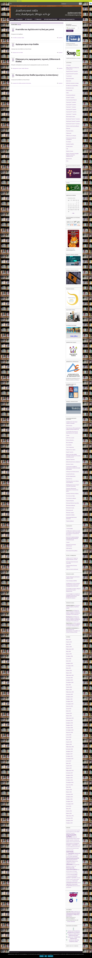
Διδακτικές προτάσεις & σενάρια (72, 83)
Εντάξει (41, 956)
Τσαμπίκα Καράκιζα (70, 500)
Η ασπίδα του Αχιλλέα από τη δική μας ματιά (35, 29)
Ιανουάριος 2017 (69, 772)
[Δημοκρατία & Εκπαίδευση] (73, 370)
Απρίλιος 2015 (69, 810)
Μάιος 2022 (68, 660)
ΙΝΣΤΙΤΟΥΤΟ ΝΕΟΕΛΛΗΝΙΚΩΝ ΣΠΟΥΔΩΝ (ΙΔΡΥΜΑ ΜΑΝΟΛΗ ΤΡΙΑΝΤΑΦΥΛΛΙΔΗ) (72, 538)
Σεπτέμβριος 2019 (69, 703)
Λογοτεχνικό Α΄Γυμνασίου (71, 109)
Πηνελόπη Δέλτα (75, 864)
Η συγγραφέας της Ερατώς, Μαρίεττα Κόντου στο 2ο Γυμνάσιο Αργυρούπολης (73, 590)
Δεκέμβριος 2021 (69, 663)
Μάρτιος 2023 (69, 653)
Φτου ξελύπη (68, 871)
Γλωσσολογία (69, 76)
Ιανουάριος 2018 (69, 749)
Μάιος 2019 (68, 710)
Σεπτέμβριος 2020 (69, 682)
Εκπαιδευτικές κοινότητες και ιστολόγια (8, 1)
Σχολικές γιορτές (69, 146)
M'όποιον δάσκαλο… (70, 440)
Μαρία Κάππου (69, 478)
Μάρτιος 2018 (69, 744)
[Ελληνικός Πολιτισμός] (73, 332)
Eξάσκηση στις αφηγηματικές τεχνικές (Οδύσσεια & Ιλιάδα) (38, 60)
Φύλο (67, 160)
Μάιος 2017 (68, 763)
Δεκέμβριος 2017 (69, 751)
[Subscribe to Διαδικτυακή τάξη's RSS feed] (11, 3)
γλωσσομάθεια (74, 871)
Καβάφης (71, 846)
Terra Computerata (70, 447)
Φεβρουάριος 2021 (70, 675)
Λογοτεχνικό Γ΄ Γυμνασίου (71, 114)
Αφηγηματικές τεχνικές (17, 68)
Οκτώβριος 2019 (69, 701)
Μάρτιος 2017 (69, 768)
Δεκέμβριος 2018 (69, 722)
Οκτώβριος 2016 (69, 780)
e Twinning (68, 65)
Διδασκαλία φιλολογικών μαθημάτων (73, 461)
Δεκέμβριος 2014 (69, 820)
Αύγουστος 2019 (69, 706)
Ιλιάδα (23, 37)
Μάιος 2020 (68, 684)
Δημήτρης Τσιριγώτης (70, 459)
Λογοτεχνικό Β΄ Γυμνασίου (71, 111)
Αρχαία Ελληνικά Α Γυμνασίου (72, 71)
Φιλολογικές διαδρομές (70, 505)
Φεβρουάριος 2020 (70, 691)
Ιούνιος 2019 (68, 708)
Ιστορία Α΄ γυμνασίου (72, 845)
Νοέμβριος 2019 (69, 699)
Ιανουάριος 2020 (69, 694)
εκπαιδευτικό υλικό (69, 872)
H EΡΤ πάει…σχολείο (70, 437)
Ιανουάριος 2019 (69, 720)
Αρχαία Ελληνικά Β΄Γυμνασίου (72, 73)
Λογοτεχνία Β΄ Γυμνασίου (71, 104)
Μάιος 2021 (68, 668)
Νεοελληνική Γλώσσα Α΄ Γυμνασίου (73, 118)
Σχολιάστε (60, 37)
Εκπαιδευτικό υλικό (70, 87)
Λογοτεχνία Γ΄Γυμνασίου (70, 852)
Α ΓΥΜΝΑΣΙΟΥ (19, 19)
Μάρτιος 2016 (69, 791)
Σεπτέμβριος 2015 (69, 803)
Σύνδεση (20, 1)
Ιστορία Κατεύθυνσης (70, 473)
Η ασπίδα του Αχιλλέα (17, 37)
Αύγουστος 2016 (69, 784)
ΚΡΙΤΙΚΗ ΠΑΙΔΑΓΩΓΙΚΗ (70, 476)
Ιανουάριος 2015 (69, 818)
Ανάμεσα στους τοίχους (70, 449)
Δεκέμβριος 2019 (69, 696)
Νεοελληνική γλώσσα (72, 858)
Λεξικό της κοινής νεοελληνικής (72, 569)
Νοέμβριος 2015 (69, 799)
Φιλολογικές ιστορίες (70, 507)
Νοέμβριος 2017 (69, 753)
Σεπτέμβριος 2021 (69, 665)
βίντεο (71, 871)
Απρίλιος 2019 (69, 713)
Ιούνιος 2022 (68, 658)
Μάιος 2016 (68, 787)
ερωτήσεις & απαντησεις (26, 83)
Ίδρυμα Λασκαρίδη (69, 831)
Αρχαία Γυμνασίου (69, 452)
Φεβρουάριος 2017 (70, 770)
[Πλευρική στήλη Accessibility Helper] (90, 3)
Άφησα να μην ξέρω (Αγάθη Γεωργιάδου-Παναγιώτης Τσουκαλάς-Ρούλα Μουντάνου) (73, 456)
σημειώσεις (79, 882)
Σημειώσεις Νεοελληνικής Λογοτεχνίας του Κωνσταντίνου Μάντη (72, 490)
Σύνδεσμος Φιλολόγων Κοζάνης (72, 493)
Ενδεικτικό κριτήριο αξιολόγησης (74, 841)
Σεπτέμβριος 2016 (69, 782)
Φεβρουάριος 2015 (70, 815)
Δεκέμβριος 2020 (69, 680)
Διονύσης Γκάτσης (69, 464)
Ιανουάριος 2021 (69, 677)
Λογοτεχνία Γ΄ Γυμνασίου (71, 107)
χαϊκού (70, 887)
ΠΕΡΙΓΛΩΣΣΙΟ (69, 548)
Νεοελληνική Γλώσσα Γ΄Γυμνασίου (73, 123)
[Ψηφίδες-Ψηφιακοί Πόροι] (73, 408)
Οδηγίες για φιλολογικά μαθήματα (72, 126)
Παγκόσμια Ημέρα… (70, 130)
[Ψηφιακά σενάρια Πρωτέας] (73, 278)
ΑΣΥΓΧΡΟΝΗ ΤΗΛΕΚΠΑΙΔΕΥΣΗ (67, 19)
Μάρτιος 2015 (69, 813)
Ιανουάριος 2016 (69, 794)
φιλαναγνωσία (69, 158)
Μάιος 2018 (68, 739)
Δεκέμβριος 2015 (69, 796)
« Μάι (73, 213)
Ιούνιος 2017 (68, 760)
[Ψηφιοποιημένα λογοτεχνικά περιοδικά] (73, 223)
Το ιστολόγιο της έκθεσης (71, 498)
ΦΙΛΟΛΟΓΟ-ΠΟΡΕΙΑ (70, 514)
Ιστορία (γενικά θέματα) (70, 95)
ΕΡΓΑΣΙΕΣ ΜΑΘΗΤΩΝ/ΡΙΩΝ (50, 19)
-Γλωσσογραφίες (69, 528)
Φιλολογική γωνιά (69, 510)
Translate (70, 30)
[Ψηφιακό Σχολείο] (72, 298)
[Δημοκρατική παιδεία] (73, 350)
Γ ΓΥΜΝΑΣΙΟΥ (38, 19)
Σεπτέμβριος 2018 (69, 730)
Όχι (45, 956)
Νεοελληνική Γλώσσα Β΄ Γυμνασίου (73, 121)
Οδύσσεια (26, 68)
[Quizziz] (73, 173)
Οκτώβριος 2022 (69, 656)
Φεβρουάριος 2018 (70, 746)
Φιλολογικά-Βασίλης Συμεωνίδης (72, 503)
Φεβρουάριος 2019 (70, 718)
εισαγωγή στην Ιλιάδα (17, 83)
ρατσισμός (74, 882)
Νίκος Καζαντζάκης (74, 856)
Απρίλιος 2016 (69, 789)
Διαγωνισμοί (68, 80)
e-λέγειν (67, 435)
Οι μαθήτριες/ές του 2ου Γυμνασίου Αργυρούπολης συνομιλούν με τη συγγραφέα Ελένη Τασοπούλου (73, 585)
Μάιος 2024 (68, 644)
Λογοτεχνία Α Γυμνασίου (69, 849)
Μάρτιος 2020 (69, 689)
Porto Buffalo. (69, 444)
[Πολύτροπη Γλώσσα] (73, 316)
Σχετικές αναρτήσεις (71, 921)
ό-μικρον (68, 542)
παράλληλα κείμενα (76, 879)
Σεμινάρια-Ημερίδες (70, 144)
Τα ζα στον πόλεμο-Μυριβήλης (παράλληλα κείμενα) (73, 607)
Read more (50, 956)
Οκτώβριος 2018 (69, 727)
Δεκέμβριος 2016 (69, 775)
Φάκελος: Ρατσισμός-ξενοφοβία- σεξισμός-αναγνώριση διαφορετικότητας (72, 155)
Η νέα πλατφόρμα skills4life (71, 580)
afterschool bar (69, 425)
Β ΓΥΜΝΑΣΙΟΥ (28, 19)
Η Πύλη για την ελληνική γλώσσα (72, 471)
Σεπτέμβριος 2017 (69, 758)
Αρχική (12, 19)
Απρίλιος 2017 (69, 765)
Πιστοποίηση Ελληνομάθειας (71, 550)
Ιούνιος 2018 (68, 737)
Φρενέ (78, 869)
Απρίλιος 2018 (69, 741)
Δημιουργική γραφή (70, 78)
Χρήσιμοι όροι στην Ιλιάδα (27, 44)
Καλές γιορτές (75, 846)
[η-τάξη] (73, 187)
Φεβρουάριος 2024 (70, 649)
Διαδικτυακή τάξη (75, 13)
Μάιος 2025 (68, 639)
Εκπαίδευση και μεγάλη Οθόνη (72, 85)
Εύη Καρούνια (69, 616)
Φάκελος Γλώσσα (69, 151)
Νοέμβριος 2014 (69, 822)
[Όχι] (90, 955)
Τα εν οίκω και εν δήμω (70, 495)
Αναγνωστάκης (74, 831)
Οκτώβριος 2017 (69, 756)
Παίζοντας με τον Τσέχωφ (71, 135)
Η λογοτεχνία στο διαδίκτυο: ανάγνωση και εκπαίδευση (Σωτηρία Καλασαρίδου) (73, 468)
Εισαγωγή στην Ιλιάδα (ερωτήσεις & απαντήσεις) (37, 75)
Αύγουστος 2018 (69, 732)
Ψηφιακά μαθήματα (70, 521)
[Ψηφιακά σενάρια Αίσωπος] (73, 261)
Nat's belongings (69, 442)
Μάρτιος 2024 (69, 646)
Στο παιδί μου (72, 866)
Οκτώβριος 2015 (69, 801)
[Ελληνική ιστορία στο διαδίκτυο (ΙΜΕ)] (73, 392)
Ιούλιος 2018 (68, 734)
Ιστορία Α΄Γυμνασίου (70, 97)
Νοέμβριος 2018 (69, 725)
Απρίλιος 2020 (69, 687)
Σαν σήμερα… (68, 141)
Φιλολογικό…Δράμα (70, 512)
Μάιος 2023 (68, 651)
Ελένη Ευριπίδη (69, 90)
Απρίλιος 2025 (69, 641)
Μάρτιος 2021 (69, 672)
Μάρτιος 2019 (69, 715)
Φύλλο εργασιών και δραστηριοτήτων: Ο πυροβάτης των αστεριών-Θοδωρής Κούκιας (73, 624)
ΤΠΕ (67, 148)
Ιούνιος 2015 (68, 806)
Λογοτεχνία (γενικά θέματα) (71, 99)
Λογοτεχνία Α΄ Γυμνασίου (71, 102)
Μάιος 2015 (68, 808)
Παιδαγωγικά (68, 133)
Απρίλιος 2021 (69, 670)
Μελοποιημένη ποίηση (70, 116)
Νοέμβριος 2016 (69, 777)
